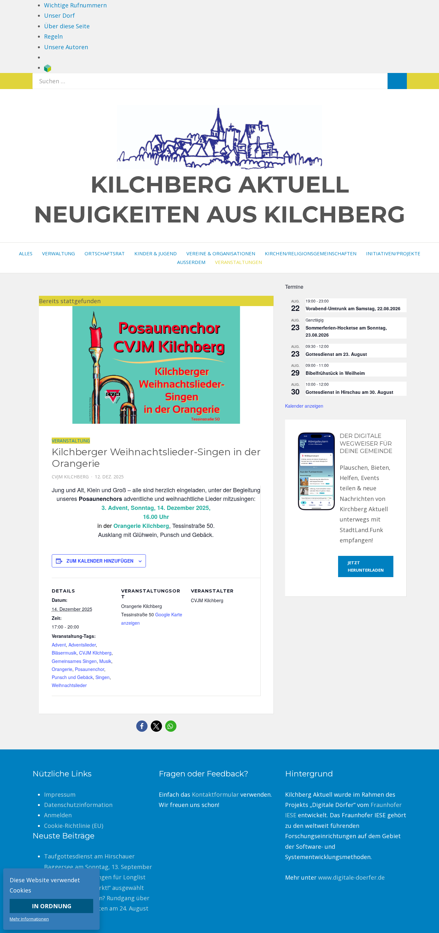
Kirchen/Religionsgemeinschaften (310, 253)
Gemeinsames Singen (74, 661)
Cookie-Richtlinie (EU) (73, 825)
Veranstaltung (71, 441)
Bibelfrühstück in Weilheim (335, 373)
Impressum (60, 794)
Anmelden (58, 815)
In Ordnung (51, 906)
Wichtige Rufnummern (75, 5)
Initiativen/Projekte (393, 253)
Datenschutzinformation (78, 805)
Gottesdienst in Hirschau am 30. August (349, 392)
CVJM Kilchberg (95, 652)
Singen (102, 677)
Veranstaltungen (238, 262)
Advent (59, 644)
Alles (25, 253)
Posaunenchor (89, 669)
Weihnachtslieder (69, 685)
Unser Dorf (59, 15)
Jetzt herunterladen (366, 566)
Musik (105, 661)
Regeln (53, 36)
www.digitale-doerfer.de (351, 877)
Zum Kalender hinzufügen (100, 560)
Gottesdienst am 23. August (336, 354)
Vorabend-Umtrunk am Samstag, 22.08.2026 (353, 308)
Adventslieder (82, 644)
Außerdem (191, 262)
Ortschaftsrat (105, 253)
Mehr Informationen (29, 919)
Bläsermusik (64, 652)
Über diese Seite (67, 26)
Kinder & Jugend (155, 253)
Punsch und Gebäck (72, 677)
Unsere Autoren (66, 47)
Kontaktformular (215, 794)
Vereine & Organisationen (220, 253)
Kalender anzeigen (304, 406)
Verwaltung (58, 253)
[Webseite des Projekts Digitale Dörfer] (47, 67)
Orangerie (62, 669)
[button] (142, 726)
